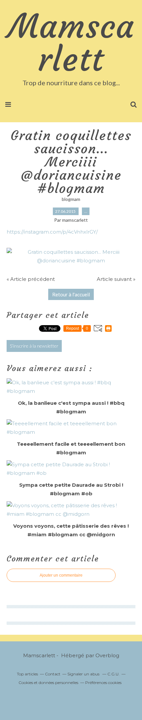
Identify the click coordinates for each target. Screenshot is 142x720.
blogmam (71, 199)
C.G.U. (113, 673)
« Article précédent (31, 279)
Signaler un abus (83, 673)
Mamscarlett (71, 43)
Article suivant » (116, 279)
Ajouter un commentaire (61, 575)
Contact (52, 673)
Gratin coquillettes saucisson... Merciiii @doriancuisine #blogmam (71, 162)
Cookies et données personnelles (48, 682)
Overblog (107, 655)
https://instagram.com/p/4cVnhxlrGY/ (52, 232)
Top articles (27, 673)
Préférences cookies (103, 682)
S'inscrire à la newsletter (34, 346)
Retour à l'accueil (71, 294)
